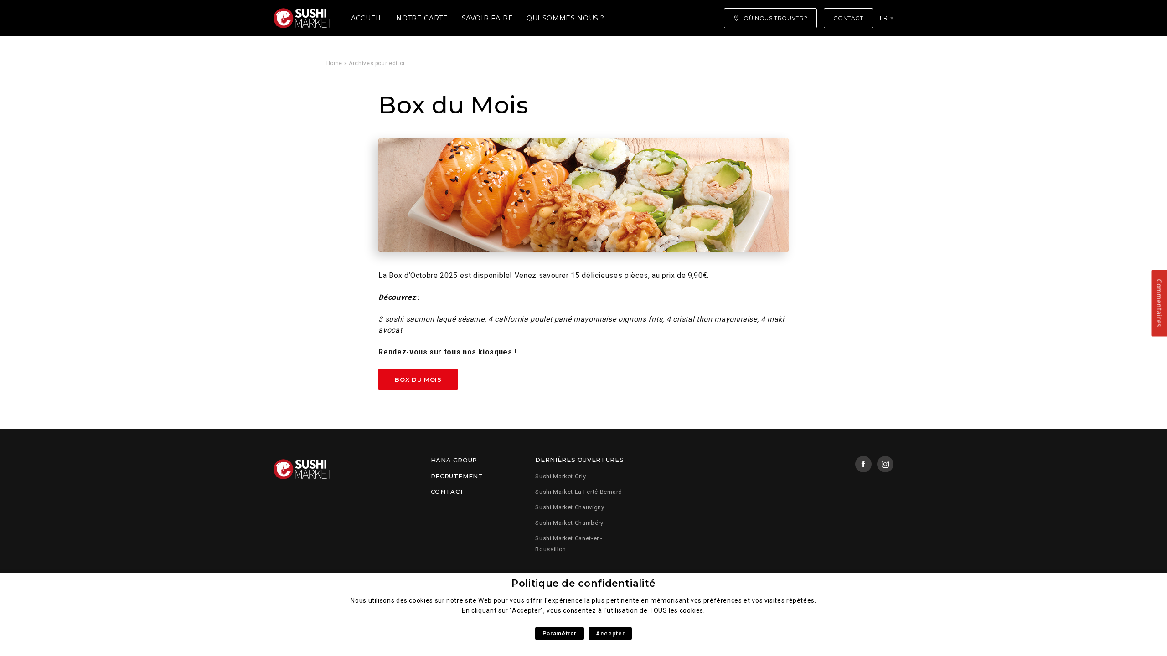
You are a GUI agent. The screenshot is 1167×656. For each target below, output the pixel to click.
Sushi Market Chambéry (569, 522)
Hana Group (454, 460)
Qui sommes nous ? (565, 18)
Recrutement (457, 476)
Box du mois (418, 379)
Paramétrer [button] (559, 633)
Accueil (366, 18)
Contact (448, 491)
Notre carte (422, 18)
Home (334, 63)
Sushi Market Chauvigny (569, 507)
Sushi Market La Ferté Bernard (578, 491)
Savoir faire (487, 18)
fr (884, 17)
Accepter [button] (610, 633)
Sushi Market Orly (560, 476)
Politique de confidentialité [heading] (583, 583)
